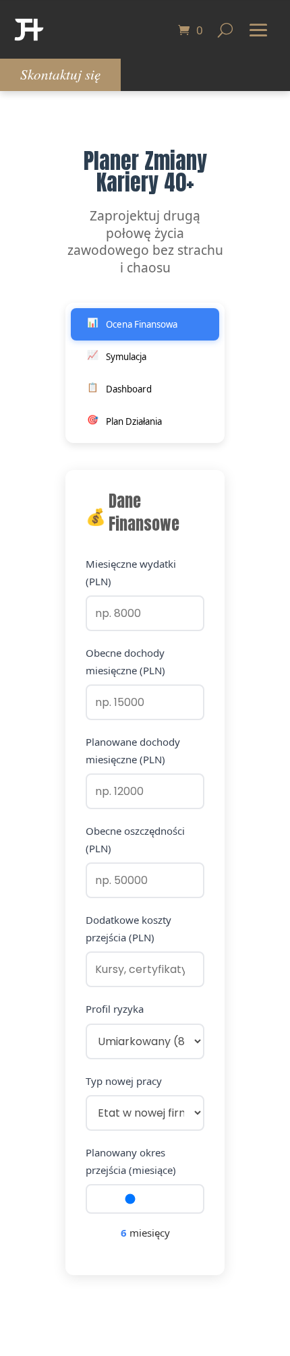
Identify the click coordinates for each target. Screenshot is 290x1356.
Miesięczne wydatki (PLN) (131, 572)
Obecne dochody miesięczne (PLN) (125, 661)
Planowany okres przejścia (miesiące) (131, 1161)
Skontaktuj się (60, 74)
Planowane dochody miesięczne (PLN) (133, 750)
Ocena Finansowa (132, 323)
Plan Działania (125, 420)
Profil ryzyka (115, 1008)
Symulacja (117, 356)
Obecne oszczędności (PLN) (135, 839)
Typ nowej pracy (124, 1081)
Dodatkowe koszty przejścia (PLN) (128, 928)
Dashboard (119, 388)
